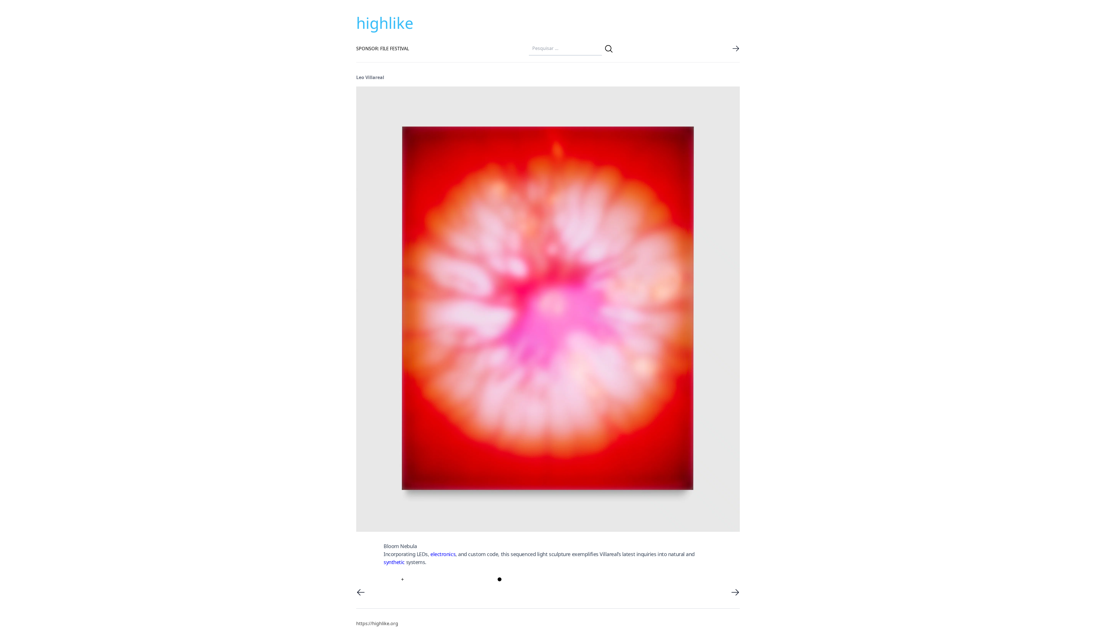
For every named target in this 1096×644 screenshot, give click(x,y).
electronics (443, 554)
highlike (384, 22)
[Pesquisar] (608, 48)
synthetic (394, 562)
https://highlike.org (377, 623)
